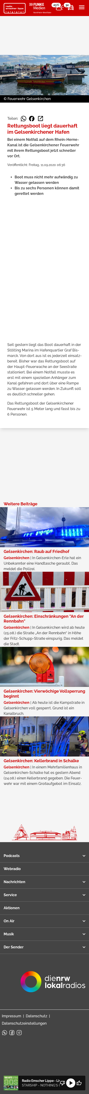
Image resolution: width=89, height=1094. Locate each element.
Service (10, 895)
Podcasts (12, 856)
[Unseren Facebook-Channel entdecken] (12, 1032)
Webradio (12, 869)
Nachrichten (14, 882)
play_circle (70, 1083)
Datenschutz (36, 1016)
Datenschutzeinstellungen (24, 1023)
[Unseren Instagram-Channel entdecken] (19, 1032)
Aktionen (12, 908)
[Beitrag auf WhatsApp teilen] (23, 118)
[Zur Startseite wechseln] (15, 8)
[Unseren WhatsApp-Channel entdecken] (4, 1032)
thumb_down (62, 1083)
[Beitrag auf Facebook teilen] (31, 118)
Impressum (11, 1016)
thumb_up (79, 1083)
